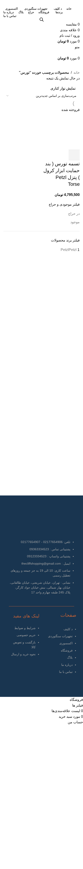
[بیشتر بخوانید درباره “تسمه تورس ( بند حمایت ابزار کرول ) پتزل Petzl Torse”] (74, 154)
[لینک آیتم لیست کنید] (59, 653)
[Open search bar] (41, 20)
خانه (76, 72)
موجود (75, 222)
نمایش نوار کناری (62, 88)
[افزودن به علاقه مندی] (62, 154)
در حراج (74, 213)
